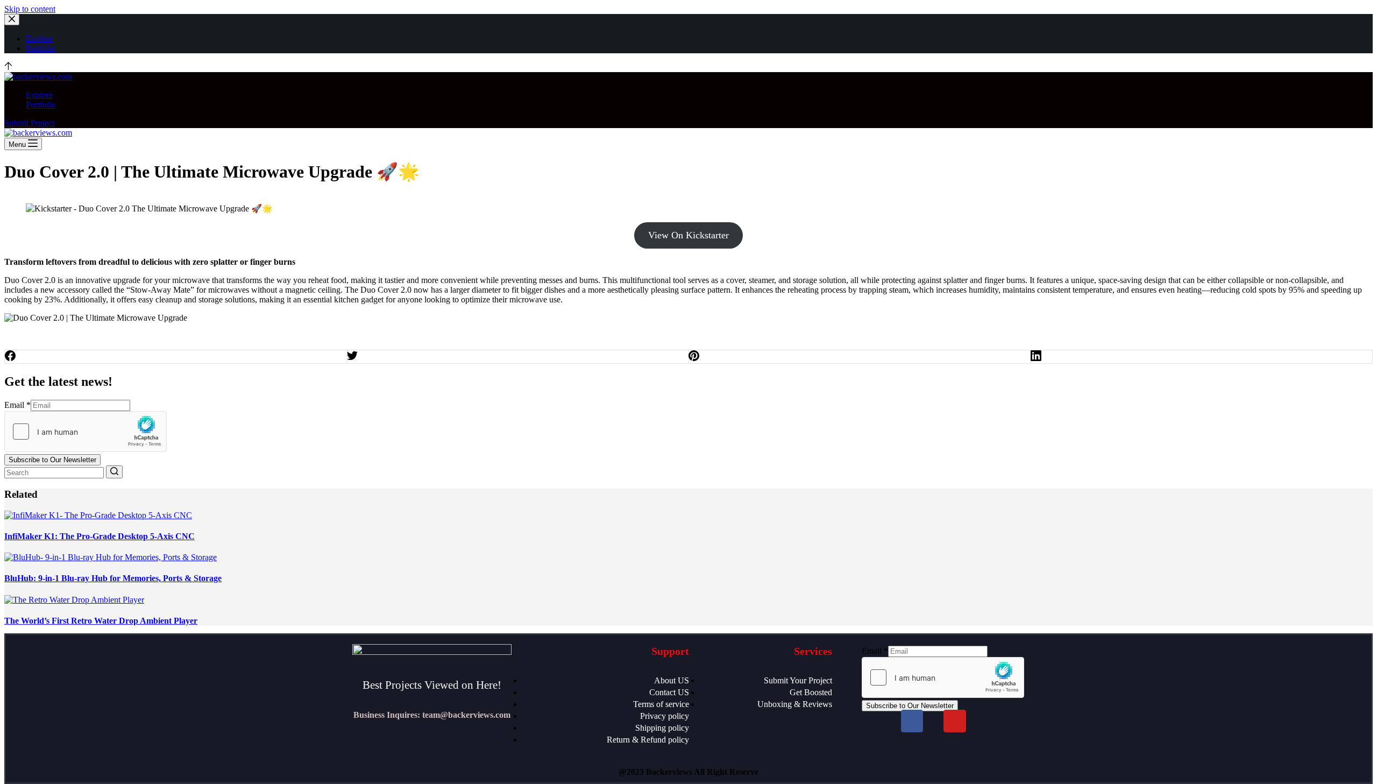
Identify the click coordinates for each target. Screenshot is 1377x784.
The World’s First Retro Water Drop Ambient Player (100, 620)
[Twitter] (518, 357)
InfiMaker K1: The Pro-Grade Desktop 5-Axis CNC (99, 536)
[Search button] (114, 471)
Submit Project (29, 123)
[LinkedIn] (1202, 357)
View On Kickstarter (688, 235)
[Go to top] (8, 67)
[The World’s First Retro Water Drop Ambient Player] (74, 599)
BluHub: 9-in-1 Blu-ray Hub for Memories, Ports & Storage (113, 578)
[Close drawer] (11, 19)
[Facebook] (176, 357)
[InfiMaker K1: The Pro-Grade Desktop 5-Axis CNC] (98, 515)
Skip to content (29, 8)
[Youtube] (954, 721)
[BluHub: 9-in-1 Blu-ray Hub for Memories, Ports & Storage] (110, 557)
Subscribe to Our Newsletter (52, 460)
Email (17, 404)
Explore (39, 38)
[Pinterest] (859, 357)
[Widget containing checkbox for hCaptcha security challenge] (85, 431)
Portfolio (40, 48)
